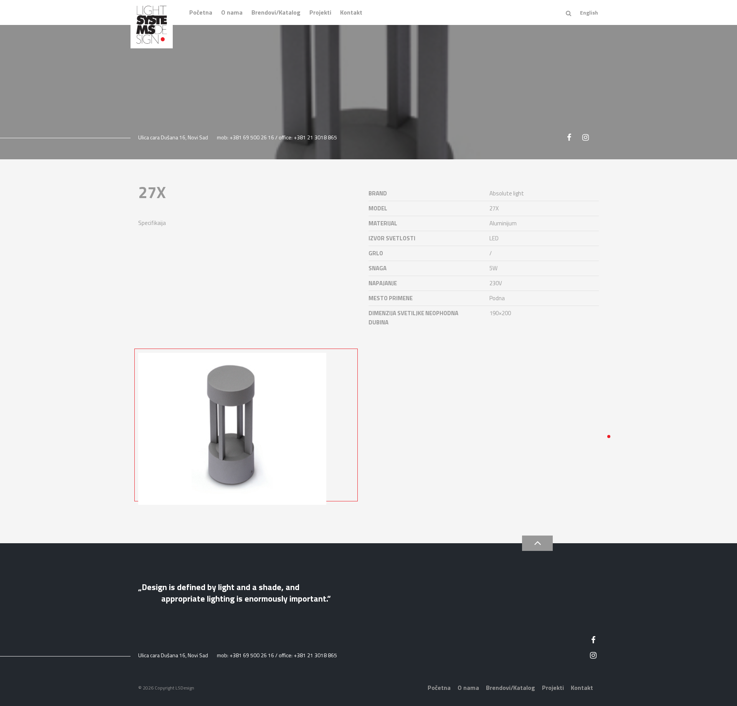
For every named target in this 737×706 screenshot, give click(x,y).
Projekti (320, 12)
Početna (200, 12)
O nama (232, 12)
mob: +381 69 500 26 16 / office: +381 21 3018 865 (277, 137)
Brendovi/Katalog (276, 12)
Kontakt (351, 12)
